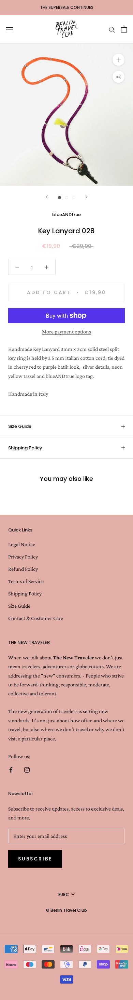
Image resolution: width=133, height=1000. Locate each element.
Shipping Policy (25, 448)
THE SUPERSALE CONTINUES (66, 7)
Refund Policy (23, 569)
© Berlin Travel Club (66, 910)
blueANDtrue (66, 214)
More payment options (66, 331)
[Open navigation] (9, 29)
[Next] (87, 196)
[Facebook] (11, 769)
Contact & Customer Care (35, 618)
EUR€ (63, 894)
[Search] (112, 29)
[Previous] (47, 196)
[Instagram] (27, 769)
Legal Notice (21, 544)
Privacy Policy (23, 557)
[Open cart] (124, 29)
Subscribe (35, 858)
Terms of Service (26, 581)
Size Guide (19, 426)
